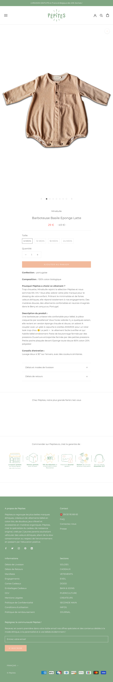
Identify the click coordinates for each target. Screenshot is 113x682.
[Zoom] (107, 31)
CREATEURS (66, 597)
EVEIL (63, 578)
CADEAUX (65, 569)
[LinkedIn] (32, 548)
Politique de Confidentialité (19, 602)
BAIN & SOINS (67, 588)
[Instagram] (19, 548)
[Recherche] (101, 15)
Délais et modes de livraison (39, 367)
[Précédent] (41, 198)
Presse (63, 528)
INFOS (63, 607)
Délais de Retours (14, 569)
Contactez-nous (68, 524)
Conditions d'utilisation (16, 607)
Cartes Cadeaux (13, 583)
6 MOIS (27, 241)
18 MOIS (54, 241)
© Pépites (11, 673)
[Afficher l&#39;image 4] (56, 199)
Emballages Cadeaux (16, 588)
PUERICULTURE (68, 593)
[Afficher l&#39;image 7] (66, 199)
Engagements (12, 578)
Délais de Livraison (14, 564)
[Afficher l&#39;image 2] (50, 199)
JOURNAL (65, 612)
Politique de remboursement (20, 612)
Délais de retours (34, 376)
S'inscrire (16, 648)
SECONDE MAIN (68, 602)
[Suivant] (71, 198)
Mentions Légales (14, 597)
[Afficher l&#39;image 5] (59, 199)
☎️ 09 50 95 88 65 (69, 514)
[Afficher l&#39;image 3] (53, 199)
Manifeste (10, 574)
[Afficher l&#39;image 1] (46, 199)
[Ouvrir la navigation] (5, 15)
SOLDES (64, 564)
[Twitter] (12, 548)
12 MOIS (40, 241)
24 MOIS (67, 241)
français (11, 665)
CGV (7, 593)
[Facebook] (6, 548)
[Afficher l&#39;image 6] (63, 199)
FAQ (62, 519)
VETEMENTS (66, 574)
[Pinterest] (25, 548)
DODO (63, 583)
